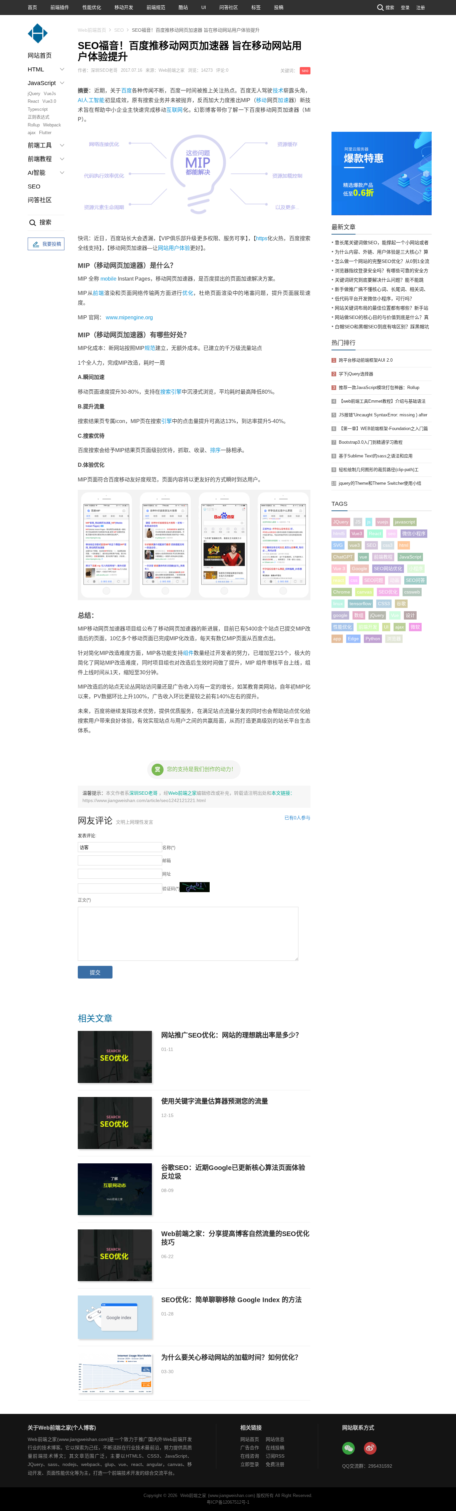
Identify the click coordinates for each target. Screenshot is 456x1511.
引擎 (166, 421)
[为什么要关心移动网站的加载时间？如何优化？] (115, 1373)
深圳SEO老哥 (144, 793)
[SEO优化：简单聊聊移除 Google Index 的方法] (115, 1317)
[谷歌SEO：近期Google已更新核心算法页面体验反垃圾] (115, 1189)
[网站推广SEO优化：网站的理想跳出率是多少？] (115, 1057)
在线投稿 (275, 1447)
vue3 (355, 545)
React (33, 101)
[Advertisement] (381, 81)
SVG (338, 545)
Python (373, 638)
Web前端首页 (92, 30)
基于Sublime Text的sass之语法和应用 (376, 455)
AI (80, 100)
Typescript (38, 109)
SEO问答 (415, 580)
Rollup (34, 124)
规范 (150, 348)
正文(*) (84, 899)
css (354, 580)
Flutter (45, 132)
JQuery (341, 521)
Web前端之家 (182, 793)
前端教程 (383, 556)
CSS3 (384, 603)
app (337, 638)
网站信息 (275, 1439)
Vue (395, 615)
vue (363, 556)
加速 (283, 100)
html (403, 545)
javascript (405, 521)
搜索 (390, 7)
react (338, 580)
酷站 (183, 7)
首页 (32, 7)
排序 (215, 450)
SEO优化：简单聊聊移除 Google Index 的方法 (231, 1299)
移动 (261, 100)
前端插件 (59, 7)
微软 (415, 627)
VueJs (50, 93)
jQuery (34, 93)
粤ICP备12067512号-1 (228, 1502)
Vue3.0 (49, 101)
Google (359, 568)
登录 (405, 7)
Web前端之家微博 (370, 1448)
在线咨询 (249, 1456)
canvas (364, 592)
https (261, 238)
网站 (163, 248)
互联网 (174, 110)
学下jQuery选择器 (356, 373)
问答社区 (228, 7)
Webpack (52, 124)
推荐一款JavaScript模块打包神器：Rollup (379, 387)
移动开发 (124, 7)
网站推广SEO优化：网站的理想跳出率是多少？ (231, 1035)
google (340, 615)
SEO (34, 186)
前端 (98, 293)
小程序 (416, 568)
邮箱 (166, 860)
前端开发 (368, 627)
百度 (126, 90)
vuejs (382, 521)
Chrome (341, 592)
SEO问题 (373, 580)
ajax (32, 132)
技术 (278, 90)
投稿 (278, 7)
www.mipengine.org (129, 317)
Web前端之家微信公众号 (349, 1448)
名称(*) (168, 847)
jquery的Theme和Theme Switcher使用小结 (380, 483)
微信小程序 (414, 533)
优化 (187, 293)
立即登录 (249, 1464)
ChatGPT (343, 556)
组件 (188, 653)
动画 (394, 580)
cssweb (412, 592)
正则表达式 (38, 116)
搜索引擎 (171, 392)
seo (305, 70)
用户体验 (179, 248)
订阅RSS (275, 1456)
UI (203, 7)
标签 (256, 7)
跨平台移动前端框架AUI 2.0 (366, 360)
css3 (388, 545)
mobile (108, 279)
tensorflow (360, 603)
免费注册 (275, 1464)
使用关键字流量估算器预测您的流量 (214, 1101)
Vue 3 (339, 568)
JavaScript (410, 556)
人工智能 (94, 100)
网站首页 (40, 55)
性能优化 (91, 7)
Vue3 (357, 533)
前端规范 (156, 7)
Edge (353, 638)
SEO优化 (388, 592)
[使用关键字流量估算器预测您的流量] (115, 1123)
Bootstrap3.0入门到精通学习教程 (371, 442)
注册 (420, 7)
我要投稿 (51, 244)
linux (338, 603)
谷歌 (401, 603)
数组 (359, 615)
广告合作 (249, 1447)
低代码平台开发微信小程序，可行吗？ (374, 298)
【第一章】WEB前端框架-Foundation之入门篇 (383, 428)
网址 (166, 873)
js (369, 521)
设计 (410, 615)
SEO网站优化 (388, 568)
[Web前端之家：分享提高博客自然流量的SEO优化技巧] (115, 1255)
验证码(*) (171, 888)
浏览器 (394, 638)
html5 (339, 533)
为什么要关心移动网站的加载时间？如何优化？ (231, 1357)
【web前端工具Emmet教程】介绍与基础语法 (382, 401)
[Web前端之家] (38, 36)
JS (358, 521)
